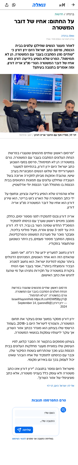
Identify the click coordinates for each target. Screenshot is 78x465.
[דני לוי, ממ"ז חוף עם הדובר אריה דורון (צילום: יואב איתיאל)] (39, 106)
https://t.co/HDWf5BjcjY (49, 299)
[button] (62, 5)
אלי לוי (70, 386)
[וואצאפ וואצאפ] (14, 5)
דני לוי (50, 386)
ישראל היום (60, 386)
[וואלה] (39, 5)
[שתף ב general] (7, 5)
